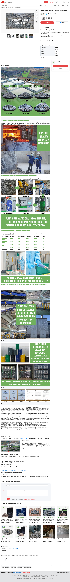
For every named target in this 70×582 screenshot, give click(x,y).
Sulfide (3, 559)
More (2, 569)
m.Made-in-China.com (37, 576)
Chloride (15, 559)
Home (2, 7)
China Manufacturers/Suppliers (26, 575)
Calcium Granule (13, 567)
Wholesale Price (41, 575)
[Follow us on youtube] (65, 572)
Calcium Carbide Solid (5, 567)
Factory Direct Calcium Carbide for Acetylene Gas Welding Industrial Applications (34, 520)
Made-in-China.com (30, 576)
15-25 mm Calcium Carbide (38, 468)
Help (50, 5)
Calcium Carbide (3, 550)
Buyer (45, 5)
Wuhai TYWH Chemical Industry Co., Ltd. (49, 13)
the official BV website (24, 438)
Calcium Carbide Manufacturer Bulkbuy (24, 567)
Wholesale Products (35, 575)
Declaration (45, 578)
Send (9, 499)
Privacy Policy (51, 578)
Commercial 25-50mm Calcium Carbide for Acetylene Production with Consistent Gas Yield (21, 520)
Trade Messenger (17, 572)
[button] (57, 2)
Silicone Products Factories (6, 564)
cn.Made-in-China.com (45, 576)
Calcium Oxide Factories (26, 564)
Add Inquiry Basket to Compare (20, 40)
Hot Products (14, 575)
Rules (68, 5)
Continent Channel (47, 575)
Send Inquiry (47, 22)
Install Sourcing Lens (26, 572)
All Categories (4, 5)
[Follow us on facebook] (61, 572)
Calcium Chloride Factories (36, 564)
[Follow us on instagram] (64, 572)
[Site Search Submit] (46, 2)
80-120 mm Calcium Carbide (21, 470)
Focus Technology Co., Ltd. (28, 578)
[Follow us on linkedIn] (68, 572)
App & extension (56, 5)
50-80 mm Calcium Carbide (11, 470)
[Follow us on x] (62, 572)
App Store (4, 572)
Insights (56, 575)
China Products (19, 575)
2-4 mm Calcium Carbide (11, 468)
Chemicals (5, 7)
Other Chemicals (8, 559)
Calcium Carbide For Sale (47, 564)
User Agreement (40, 578)
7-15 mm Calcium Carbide (28, 468)
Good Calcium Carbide (56, 564)
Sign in (68, 2)
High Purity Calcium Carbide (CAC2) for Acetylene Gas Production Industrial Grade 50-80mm (48, 520)
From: (6, 485)
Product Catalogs (15, 548)
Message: (5, 490)
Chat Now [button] (63, 22)
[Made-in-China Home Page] (6, 2)
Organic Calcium (65, 564)
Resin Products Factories (17, 564)
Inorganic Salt (10, 7)
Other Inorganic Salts (17, 7)
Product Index (52, 575)
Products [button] (17, 2)
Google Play (9, 572)
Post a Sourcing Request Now (29, 499)
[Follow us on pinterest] (66, 572)
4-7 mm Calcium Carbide (20, 468)
